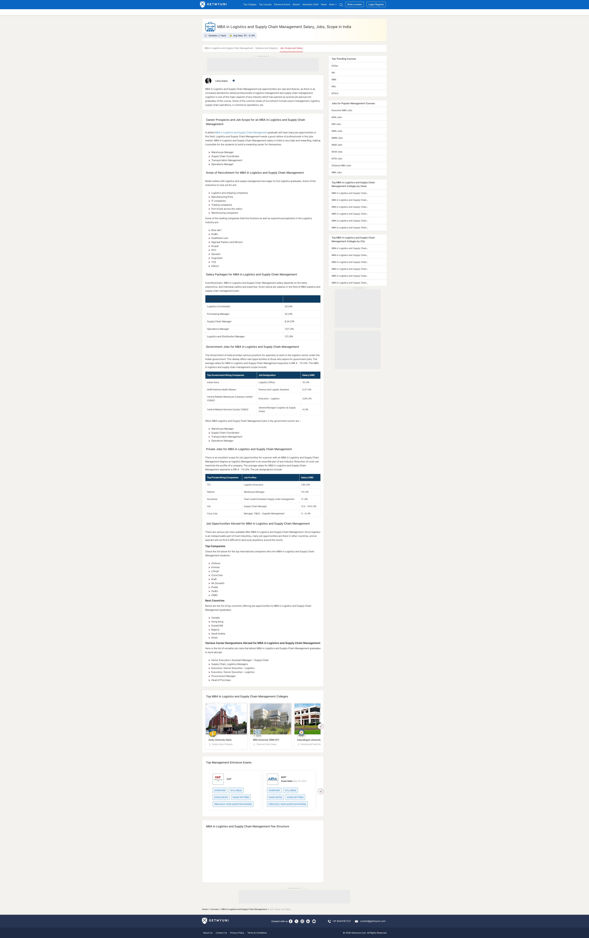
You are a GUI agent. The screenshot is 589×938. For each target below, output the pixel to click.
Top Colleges (249, 4)
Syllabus (236, 790)
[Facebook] (291, 921)
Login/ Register (376, 4)
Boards (296, 4)
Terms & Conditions (257, 932)
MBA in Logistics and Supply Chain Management (228, 48)
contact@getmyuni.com (372, 921)
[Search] (341, 4)
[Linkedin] (308, 921)
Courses (214, 909)
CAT (229, 779)
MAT (283, 777)
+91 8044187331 (341, 921)
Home (205, 909)
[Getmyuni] (213, 4)
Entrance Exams (282, 4)
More (331, 4)
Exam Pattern (241, 797)
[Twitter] (296, 921)
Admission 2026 (310, 4)
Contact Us (221, 932)
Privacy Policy (237, 932)
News (324, 4)
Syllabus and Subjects (266, 48)
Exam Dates (221, 797)
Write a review (354, 4)
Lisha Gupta (221, 81)
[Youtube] (314, 921)
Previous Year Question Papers (233, 804)
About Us (207, 932)
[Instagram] (302, 921)
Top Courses (265, 4)
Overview (219, 790)
